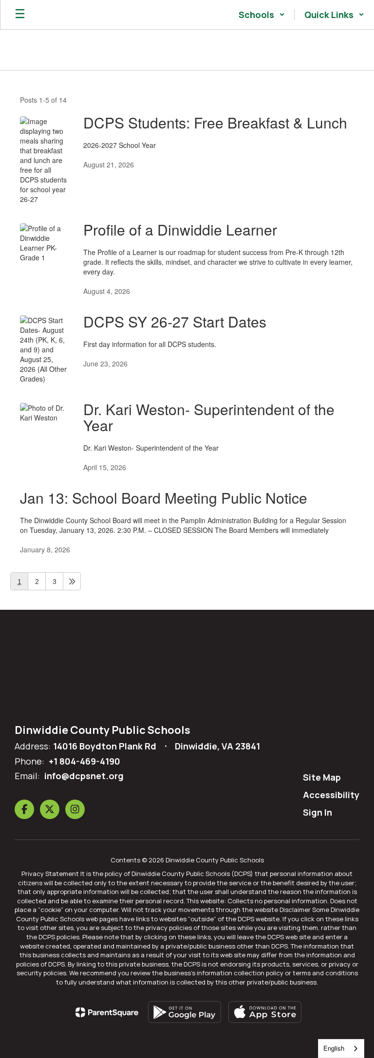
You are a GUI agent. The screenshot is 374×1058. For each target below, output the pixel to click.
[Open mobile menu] (19, 14)
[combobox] (341, 1048)
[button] (262, 14)
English (333, 1048)
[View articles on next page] (71, 581)
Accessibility (331, 795)
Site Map (322, 777)
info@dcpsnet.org (84, 776)
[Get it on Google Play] (184, 1012)
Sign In (317, 812)
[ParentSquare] (107, 1012)
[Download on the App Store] (264, 1012)
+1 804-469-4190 (84, 761)
